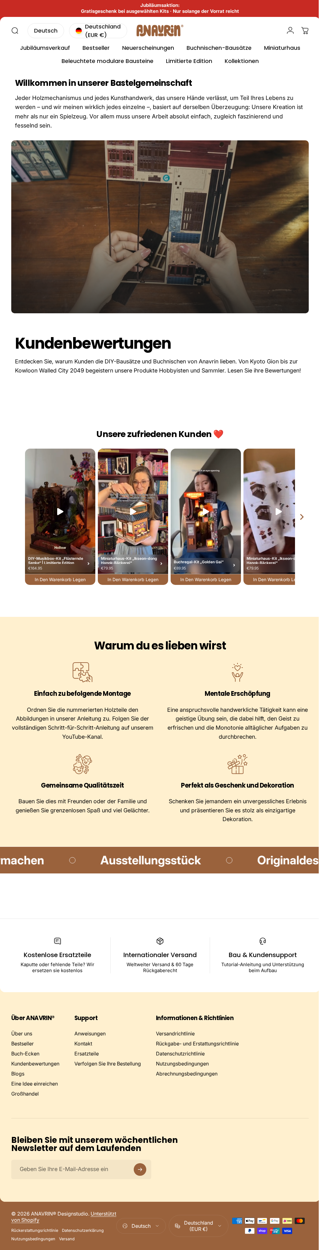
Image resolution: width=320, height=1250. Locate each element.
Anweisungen (90, 1042)
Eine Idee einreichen (34, 1093)
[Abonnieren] (140, 1178)
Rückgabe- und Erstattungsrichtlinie (197, 1052)
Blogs (17, 1083)
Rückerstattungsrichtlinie (34, 1239)
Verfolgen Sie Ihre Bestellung (107, 1073)
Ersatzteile (86, 1063)
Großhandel (25, 1103)
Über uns (21, 1042)
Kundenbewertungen (35, 1073)
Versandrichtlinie (175, 1042)
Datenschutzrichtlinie (180, 1063)
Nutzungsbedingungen (182, 1073)
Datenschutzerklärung (83, 1239)
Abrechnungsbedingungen (187, 1083)
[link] (81, 682)
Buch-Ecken (25, 1063)
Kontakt (83, 1052)
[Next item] (297, 526)
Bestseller (22, 1052)
